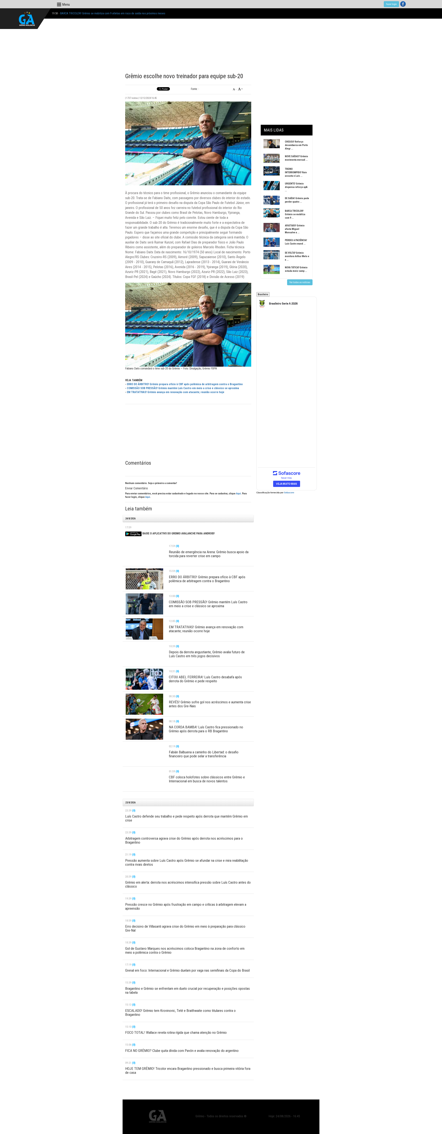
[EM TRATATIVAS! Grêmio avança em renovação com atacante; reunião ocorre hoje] (144, 628)
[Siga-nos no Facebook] (403, 4)
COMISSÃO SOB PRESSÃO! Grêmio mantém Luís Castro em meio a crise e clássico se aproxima (183, 388)
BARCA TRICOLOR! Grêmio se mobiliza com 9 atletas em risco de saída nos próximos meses (112, 13)
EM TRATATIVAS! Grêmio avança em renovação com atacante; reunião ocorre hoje (175, 392)
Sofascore (289, 492)
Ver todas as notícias (299, 282)
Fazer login (391, 4)
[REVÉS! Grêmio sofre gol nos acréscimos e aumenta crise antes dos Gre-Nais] (144, 704)
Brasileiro (263, 294)
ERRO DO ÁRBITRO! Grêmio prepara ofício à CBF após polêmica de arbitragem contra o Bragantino (185, 384)
